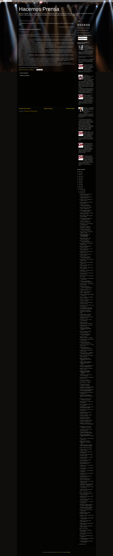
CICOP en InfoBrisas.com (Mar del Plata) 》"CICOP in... (86, 298)
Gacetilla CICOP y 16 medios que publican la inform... (86, 252)
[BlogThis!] (38, 69)
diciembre (82, 189)
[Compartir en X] (39, 69)
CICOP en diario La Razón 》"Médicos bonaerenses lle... (86, 205)
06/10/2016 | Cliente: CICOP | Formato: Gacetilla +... (85, 513)
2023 (80, 176)
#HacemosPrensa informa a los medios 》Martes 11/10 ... (85, 479)
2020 (80, 181)
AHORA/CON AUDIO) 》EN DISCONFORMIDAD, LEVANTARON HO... (85, 235)
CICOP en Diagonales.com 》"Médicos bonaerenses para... (86, 348)
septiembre (82, 544)
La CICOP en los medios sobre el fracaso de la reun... (86, 430)
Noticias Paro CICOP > (84, 528)
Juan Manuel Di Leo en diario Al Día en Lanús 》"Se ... (86, 474)
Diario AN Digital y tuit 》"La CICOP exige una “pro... (86, 502)
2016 (80, 187)
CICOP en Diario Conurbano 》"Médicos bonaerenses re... (86, 257)
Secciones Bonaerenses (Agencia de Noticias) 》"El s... (87, 378)
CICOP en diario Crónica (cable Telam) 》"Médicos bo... (85, 208)
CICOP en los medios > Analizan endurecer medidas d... (86, 415)
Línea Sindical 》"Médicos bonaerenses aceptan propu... (86, 227)
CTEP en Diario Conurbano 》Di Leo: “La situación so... (87, 487)
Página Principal (48, 108)
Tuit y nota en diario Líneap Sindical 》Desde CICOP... (86, 518)
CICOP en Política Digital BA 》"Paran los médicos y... (85, 335)
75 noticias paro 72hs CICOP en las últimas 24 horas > (86, 274)
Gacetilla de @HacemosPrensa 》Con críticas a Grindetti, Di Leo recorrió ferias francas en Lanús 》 (89, 47)
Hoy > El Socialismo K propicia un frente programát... (86, 405)
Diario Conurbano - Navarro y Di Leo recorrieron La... (86, 410)
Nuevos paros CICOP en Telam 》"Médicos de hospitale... (85, 399)
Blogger (68, 552)
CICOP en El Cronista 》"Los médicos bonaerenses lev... (85, 221)
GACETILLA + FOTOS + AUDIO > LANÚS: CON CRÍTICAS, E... (86, 421)
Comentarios (81, 39)
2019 (80, 182)
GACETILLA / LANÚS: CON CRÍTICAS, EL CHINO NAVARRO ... (86, 423)
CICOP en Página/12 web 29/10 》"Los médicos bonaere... (86, 211)
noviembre (82, 191)
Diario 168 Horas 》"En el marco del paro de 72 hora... (86, 260)
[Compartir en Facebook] (40, 69)
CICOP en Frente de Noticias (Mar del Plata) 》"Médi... (86, 303)
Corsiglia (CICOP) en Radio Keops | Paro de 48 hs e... (86, 351)
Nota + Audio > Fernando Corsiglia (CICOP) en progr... (86, 455)
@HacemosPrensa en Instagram (83, 32)
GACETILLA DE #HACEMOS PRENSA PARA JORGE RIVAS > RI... (86, 396)
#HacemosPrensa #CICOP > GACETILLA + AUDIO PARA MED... (85, 311)
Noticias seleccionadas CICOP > (86, 492)
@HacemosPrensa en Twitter (82, 30)
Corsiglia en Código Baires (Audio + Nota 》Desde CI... (86, 490)
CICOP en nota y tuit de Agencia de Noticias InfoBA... (86, 524)
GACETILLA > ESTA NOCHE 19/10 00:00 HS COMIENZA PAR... (86, 366)
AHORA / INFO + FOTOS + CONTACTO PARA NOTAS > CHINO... (86, 442)
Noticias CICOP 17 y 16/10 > (85, 382)
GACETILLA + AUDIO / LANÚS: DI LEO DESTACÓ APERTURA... (86, 505)
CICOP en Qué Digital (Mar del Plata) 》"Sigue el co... (87, 295)
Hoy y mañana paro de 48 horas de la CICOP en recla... (87, 340)
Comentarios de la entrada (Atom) (30, 111)
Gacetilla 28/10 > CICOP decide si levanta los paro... (86, 244)
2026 (80, 171)
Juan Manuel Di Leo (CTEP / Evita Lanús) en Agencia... (86, 500)
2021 (80, 179)
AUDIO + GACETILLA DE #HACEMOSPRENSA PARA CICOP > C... (85, 359)
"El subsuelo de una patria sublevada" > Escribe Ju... (85, 385)
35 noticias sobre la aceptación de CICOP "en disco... (86, 200)
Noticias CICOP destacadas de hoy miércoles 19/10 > (86, 356)
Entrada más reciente (24, 108)
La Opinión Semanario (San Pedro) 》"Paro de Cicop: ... (86, 542)
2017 (80, 186)
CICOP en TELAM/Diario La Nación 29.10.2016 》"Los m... (86, 214)
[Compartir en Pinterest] (42, 69)
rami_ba (58, 552)
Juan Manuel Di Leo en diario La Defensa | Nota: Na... (86, 413)
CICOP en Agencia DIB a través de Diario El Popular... (86, 216)
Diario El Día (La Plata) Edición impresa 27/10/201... (85, 247)
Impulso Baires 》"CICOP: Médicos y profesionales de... (86, 224)
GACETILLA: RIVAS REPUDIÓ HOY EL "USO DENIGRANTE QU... (87, 390)
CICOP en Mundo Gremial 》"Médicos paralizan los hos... (86, 343)
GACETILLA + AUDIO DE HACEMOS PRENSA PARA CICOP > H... (85, 328)
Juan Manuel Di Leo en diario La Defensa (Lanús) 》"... (86, 476)
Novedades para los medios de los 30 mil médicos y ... (86, 452)
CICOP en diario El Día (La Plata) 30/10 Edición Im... (86, 203)
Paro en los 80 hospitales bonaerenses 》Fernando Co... (86, 381)
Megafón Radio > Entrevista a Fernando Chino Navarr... (85, 418)
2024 (80, 174)
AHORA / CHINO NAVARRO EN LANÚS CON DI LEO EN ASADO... (86, 362)
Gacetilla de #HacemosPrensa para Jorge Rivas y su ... (86, 393)
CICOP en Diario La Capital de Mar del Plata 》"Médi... (86, 232)
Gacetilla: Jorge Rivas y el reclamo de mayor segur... (86, 458)
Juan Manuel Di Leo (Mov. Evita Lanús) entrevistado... (86, 375)
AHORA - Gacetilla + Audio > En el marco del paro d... (86, 265)
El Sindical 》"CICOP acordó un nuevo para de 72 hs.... (86, 290)
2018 (80, 184)
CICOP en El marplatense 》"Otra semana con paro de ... (86, 300)
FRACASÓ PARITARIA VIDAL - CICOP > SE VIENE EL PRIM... (86, 433)
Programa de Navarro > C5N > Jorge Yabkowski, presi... (86, 482)
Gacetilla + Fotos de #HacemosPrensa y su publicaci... (87, 337)
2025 (80, 173)
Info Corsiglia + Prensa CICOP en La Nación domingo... (87, 306)
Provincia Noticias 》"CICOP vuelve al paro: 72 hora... (86, 284)
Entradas (81, 37)
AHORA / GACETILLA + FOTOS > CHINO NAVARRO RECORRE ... (86, 445)
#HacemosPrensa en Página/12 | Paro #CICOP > (86, 531)
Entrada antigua (70, 108)
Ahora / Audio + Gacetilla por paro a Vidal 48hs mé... (86, 536)
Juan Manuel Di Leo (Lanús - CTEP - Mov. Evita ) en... (86, 497)
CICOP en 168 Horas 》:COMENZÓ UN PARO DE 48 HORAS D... (86, 353)
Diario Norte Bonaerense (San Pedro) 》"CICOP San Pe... (87, 539)
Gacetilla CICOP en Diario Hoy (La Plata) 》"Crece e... (86, 369)
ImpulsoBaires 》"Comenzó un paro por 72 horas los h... (86, 271)
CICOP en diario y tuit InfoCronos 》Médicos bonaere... (86, 526)
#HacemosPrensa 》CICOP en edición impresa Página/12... (85, 315)
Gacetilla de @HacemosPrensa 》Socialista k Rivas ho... (86, 197)
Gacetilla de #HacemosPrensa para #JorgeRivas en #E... (86, 317)
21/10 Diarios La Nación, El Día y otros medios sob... (86, 320)
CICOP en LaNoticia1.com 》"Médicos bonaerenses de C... (86, 287)
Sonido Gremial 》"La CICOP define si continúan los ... (86, 468)
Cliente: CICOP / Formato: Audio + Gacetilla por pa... (86, 533)
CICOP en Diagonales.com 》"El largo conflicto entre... (86, 249)
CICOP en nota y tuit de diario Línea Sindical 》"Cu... (86, 516)
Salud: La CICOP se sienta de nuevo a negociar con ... (87, 439)
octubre (81, 192)
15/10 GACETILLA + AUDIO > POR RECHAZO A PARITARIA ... (86, 407)
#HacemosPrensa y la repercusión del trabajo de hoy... (86, 325)
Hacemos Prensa (39, 9)
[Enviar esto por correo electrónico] (37, 69)
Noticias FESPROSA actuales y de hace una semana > (86, 494)
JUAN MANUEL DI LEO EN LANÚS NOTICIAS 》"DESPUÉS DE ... (86, 485)
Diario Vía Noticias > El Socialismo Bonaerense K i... (86, 402)
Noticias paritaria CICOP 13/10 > (86, 447)
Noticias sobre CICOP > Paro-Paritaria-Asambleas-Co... (85, 239)
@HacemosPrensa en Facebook (83, 27)
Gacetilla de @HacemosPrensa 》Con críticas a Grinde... (86, 195)
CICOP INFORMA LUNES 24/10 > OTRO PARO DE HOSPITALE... (86, 308)
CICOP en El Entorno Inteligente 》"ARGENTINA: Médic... (86, 219)
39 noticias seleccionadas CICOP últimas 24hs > (86, 510)
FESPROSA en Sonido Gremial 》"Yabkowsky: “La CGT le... (85, 427)
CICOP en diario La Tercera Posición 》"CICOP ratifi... (86, 279)
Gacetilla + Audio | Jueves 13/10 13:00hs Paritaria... (86, 450)
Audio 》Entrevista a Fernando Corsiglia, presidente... (85, 332)
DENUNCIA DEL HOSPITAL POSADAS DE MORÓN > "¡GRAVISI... (85, 372)
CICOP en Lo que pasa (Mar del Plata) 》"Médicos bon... (86, 292)
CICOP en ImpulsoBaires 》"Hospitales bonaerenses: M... (86, 241)
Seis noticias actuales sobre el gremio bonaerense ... (85, 460)
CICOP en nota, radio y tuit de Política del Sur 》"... (85, 521)
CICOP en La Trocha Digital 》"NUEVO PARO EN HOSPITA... (87, 282)
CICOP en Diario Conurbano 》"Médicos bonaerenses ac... (86, 230)
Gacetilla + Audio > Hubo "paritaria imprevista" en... (86, 263)
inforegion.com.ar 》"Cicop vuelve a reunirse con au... (86, 466)
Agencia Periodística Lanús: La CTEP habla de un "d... (85, 463)
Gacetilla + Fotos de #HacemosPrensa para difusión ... (86, 323)
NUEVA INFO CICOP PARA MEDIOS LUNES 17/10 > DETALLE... (87, 388)
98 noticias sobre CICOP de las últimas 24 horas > (85, 255)
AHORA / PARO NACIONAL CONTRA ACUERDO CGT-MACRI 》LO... (86, 435)
